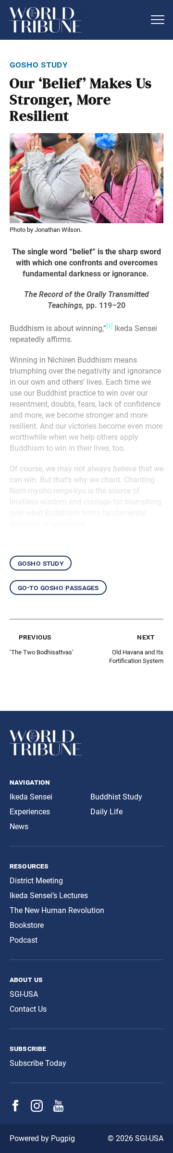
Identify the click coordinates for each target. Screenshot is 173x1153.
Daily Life (106, 811)
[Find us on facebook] (15, 1108)
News (19, 826)
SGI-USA (24, 994)
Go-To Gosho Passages (58, 587)
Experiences (30, 811)
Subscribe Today (38, 1063)
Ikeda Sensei (31, 796)
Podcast (23, 940)
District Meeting (36, 880)
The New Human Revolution (57, 910)
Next (145, 637)
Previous (35, 637)
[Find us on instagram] (37, 1109)
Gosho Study (40, 563)
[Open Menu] (157, 19)
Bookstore (27, 925)
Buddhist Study (116, 796)
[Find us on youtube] (58, 1109)
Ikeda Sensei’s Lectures (49, 895)
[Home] (77, 20)
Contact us (28, 1009)
